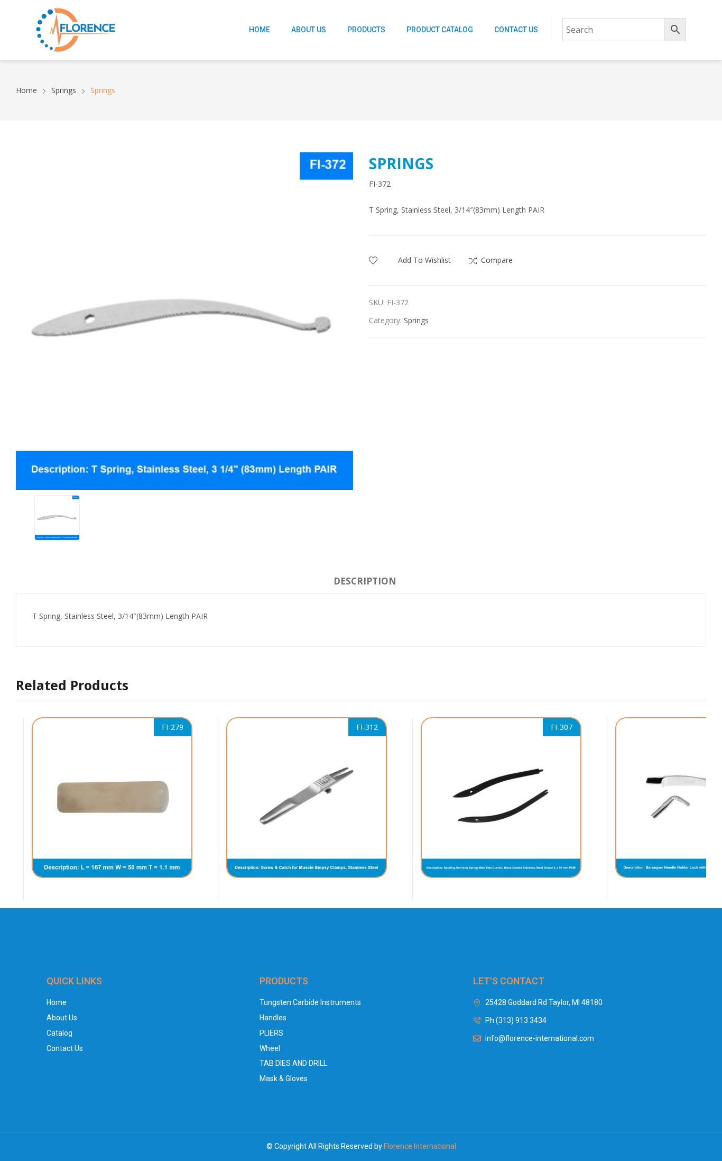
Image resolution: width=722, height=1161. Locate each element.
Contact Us (516, 29)
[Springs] (112, 797)
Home (259, 29)
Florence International (420, 1146)
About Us (308, 29)
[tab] (365, 582)
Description (365, 581)
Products (366, 29)
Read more (187, 883)
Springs (416, 320)
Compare (497, 260)
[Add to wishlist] (186, 755)
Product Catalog (439, 29)
